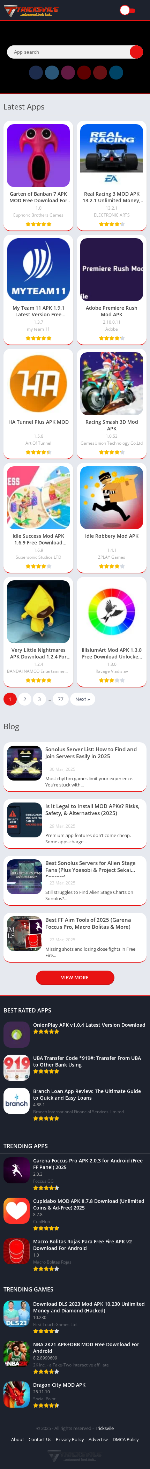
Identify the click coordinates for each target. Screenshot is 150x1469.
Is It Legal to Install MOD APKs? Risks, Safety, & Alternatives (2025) (92, 809)
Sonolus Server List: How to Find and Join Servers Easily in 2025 (91, 753)
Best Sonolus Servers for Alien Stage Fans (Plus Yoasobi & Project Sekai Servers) (90, 868)
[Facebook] (36, 73)
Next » (82, 699)
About (17, 1439)
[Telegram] (116, 73)
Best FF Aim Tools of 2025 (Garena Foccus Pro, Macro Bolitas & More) (88, 923)
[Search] (136, 52)
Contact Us (40, 1439)
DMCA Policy (126, 1439)
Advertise (98, 1439)
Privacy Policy (70, 1439)
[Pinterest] (100, 73)
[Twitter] (52, 73)
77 (60, 699)
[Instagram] (68, 73)
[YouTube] (84, 73)
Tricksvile (104, 1428)
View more (75, 977)
